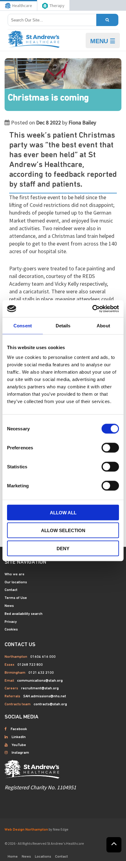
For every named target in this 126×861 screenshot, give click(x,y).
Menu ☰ (102, 41)
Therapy (57, 5)
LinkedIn (19, 737)
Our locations (16, 582)
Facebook (19, 729)
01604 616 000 (43, 657)
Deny (63, 548)
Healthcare (22, 5)
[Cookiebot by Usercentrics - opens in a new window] (92, 309)
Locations (43, 857)
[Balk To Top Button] (113, 844)
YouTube (19, 745)
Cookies (11, 629)
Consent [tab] (22, 325)
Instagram (20, 753)
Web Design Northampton (26, 830)
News (9, 606)
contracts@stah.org (50, 704)
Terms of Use (16, 598)
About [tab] (103, 325)
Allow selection (63, 530)
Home (13, 857)
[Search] (107, 20)
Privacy (11, 622)
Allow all (63, 512)
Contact (11, 590)
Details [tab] (63, 325)
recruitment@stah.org (40, 688)
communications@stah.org (40, 681)
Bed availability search (24, 614)
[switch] (110, 447)
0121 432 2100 (41, 673)
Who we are (14, 574)
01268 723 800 (30, 665)
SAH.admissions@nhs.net (44, 696)
